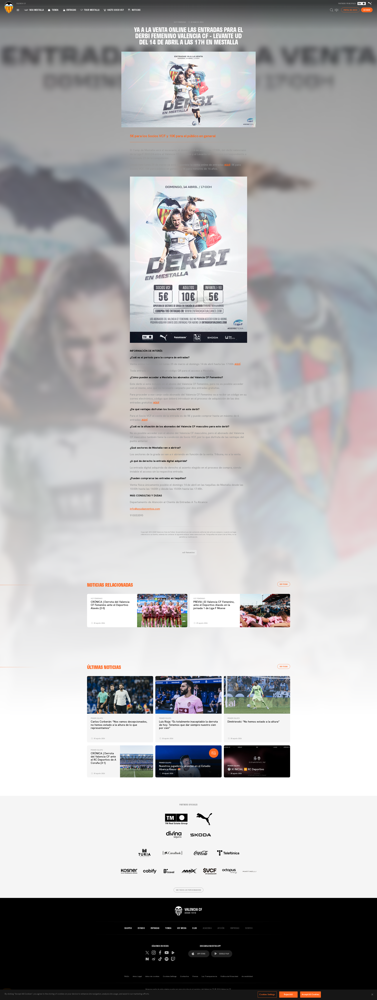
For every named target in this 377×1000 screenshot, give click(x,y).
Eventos (249, 928)
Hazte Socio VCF (115, 10)
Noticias (135, 10)
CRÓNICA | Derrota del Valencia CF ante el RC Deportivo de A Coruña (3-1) (103, 758)
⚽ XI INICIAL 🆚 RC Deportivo (246, 769)
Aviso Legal (137, 976)
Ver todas (284, 584)
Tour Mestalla (91, 10)
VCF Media (181, 928)
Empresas (234, 928)
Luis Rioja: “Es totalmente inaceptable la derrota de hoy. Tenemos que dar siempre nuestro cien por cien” (188, 725)
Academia (207, 928)
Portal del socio (350, 10)
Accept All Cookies (310, 994)
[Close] (372, 994)
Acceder (366, 10)
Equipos (128, 928)
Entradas (71, 10)
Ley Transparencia (209, 976)
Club (194, 928)
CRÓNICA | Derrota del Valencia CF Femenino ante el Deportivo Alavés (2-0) (110, 605)
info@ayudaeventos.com (145, 508)
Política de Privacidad (229, 976)
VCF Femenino (96, 598)
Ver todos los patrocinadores (188, 890)
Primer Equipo (97, 718)
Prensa (195, 976)
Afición (221, 928)
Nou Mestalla (36, 10)
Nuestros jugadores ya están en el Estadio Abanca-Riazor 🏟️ (184, 767)
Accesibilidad (247, 976)
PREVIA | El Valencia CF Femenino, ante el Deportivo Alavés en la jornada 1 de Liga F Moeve (213, 605)
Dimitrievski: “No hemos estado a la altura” (254, 721)
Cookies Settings (170, 976)
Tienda (54, 10)
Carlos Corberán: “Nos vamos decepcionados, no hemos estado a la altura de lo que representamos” (119, 725)
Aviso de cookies (152, 976)
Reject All (288, 994)
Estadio (141, 928)
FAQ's (126, 976)
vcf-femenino (188, 552)
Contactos (184, 976)
